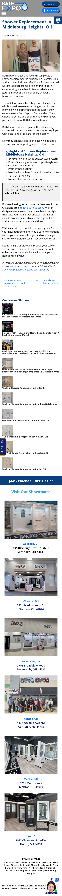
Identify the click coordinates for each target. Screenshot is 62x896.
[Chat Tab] (31, 448)
